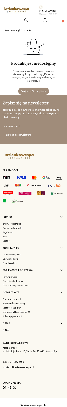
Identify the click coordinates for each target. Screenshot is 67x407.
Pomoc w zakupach (12, 299)
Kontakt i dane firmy (12, 307)
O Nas (6, 330)
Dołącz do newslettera (18, 135)
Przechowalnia (10, 263)
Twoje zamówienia (11, 254)
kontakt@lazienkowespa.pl (18, 367)
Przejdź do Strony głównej (33, 91)
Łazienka (27, 30)
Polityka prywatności (12, 316)
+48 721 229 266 (48, 10)
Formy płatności (10, 276)
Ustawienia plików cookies (15, 312)
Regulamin (8, 232)
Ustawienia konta (10, 258)
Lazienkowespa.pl (12, 30)
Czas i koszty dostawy (13, 281)
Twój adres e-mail (11, 126)
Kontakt (6, 240)
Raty (5, 236)
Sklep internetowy (32, 405)
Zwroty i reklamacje (12, 223)
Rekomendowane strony (14, 303)
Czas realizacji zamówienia (15, 285)
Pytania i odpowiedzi (12, 228)
